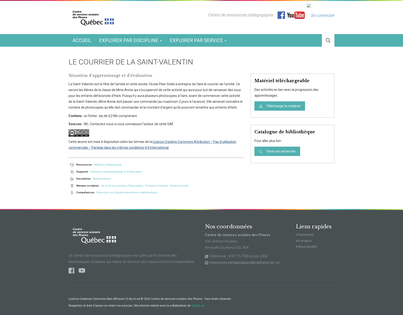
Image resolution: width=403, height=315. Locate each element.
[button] (328, 40)
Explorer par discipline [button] (129, 40)
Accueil (82, 40)
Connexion (305, 235)
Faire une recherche (280, 151)
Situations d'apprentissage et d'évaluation (116, 171)
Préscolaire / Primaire (142, 185)
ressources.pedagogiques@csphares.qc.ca (244, 262)
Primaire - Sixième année (173, 185)
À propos (304, 241)
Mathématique (102, 178)
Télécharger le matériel (283, 106)
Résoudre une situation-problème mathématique (127, 192)
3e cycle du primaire (114, 185)
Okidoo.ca (197, 305)
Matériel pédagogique (108, 164)
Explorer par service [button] (197, 40)
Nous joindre (307, 246)
